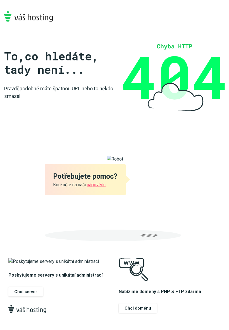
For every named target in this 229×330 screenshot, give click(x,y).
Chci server (25, 291)
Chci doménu (138, 308)
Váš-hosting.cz (28, 16)
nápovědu (96, 184)
